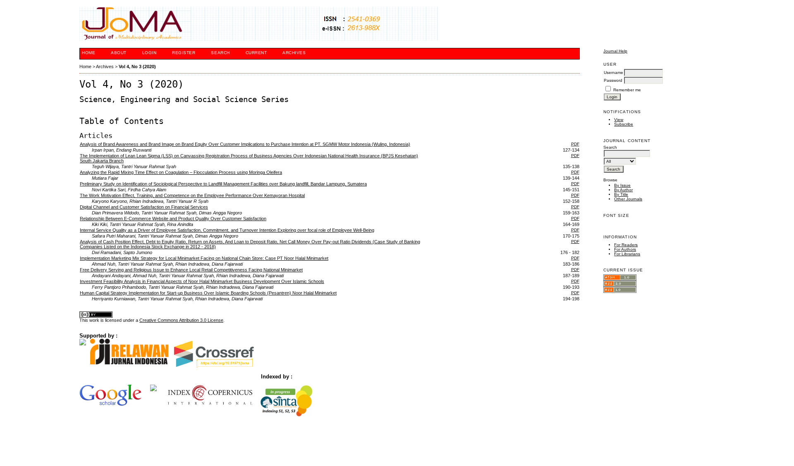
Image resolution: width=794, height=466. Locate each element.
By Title (621, 194)
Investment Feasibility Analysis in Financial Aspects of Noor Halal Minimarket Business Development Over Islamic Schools (202, 281)
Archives (294, 52)
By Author (623, 190)
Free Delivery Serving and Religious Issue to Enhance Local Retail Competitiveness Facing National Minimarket (191, 269)
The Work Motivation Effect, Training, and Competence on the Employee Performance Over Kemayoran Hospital (192, 195)
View (618, 119)
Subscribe (623, 124)
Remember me (627, 90)
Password (613, 80)
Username (613, 72)
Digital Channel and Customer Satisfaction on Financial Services (144, 206)
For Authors (625, 249)
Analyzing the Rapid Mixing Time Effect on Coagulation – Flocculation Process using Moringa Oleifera (181, 172)
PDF (575, 144)
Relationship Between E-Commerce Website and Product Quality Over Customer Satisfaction (173, 218)
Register (183, 52)
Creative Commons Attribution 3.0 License (181, 320)
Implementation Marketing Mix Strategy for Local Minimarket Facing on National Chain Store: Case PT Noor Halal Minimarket (204, 258)
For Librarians (627, 254)
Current (256, 52)
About (119, 52)
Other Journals (628, 199)
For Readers (626, 245)
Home (88, 52)
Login (149, 52)
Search (220, 52)
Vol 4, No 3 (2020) (137, 66)
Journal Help (615, 51)
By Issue (622, 185)
